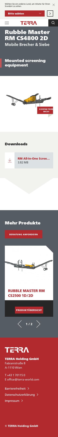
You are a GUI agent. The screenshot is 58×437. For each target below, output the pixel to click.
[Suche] (53, 22)
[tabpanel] (29, 281)
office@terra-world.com (23, 379)
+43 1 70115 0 (16, 375)
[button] (25, 13)
